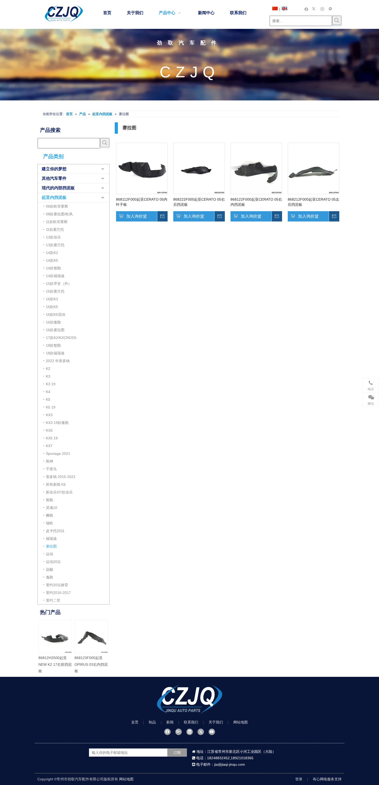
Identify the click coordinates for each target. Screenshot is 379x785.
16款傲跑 (53, 322)
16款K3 (52, 299)
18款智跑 (53, 345)
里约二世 (53, 600)
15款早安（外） (59, 283)
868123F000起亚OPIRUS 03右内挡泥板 (91, 664)
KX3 (49, 415)
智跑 (49, 500)
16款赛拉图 (55, 330)
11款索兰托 (55, 229)
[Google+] (178, 731)
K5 (48, 399)
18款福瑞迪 (55, 353)
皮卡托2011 (55, 531)
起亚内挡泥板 (54, 197)
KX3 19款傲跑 (57, 423)
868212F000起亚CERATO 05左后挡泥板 (313, 202)
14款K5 (52, 260)
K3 (48, 376)
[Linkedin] (189, 731)
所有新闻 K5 (56, 484)
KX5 (49, 430)
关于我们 (216, 722)
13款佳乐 (53, 237)
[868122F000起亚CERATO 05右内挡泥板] (256, 168)
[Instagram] (322, 8)
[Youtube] (212, 731)
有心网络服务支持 (327, 779)
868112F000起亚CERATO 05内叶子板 (141, 202)
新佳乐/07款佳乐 (59, 492)
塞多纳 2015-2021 (61, 477)
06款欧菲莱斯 (57, 206)
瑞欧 (49, 523)
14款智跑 (53, 268)
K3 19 (50, 384)
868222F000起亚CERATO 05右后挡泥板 (199, 202)
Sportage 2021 (58, 453)
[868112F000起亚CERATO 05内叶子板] (141, 168)
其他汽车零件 (54, 178)
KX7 (49, 446)
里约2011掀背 (57, 585)
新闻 (170, 722)
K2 (48, 368)
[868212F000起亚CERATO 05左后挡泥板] (313, 168)
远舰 (49, 569)
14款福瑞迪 (55, 276)
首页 (134, 722)
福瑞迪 (51, 538)
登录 (298, 779)
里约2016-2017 (58, 593)
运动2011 (53, 562)
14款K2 (52, 253)
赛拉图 (51, 546)
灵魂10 (51, 508)
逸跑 (49, 577)
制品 (152, 722)
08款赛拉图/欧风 (59, 214)
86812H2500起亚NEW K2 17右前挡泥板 (55, 664)
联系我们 (191, 722)
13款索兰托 (55, 245)
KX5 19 (52, 438)
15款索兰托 (55, 291)
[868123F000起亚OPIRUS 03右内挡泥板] (91, 636)
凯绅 (49, 461)
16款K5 (52, 307)
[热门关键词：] (336, 20)
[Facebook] (306, 8)
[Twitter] (314, 8)
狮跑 (49, 515)
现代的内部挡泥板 (58, 188)
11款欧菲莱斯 (57, 222)
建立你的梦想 (54, 169)
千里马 (51, 469)
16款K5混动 (55, 314)
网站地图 (240, 722)
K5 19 (50, 407)
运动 (49, 554)
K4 (48, 392)
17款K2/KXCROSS (61, 338)
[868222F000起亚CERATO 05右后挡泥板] (199, 168)
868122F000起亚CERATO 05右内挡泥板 (256, 202)
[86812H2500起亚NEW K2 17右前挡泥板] (55, 636)
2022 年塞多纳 (58, 361)
